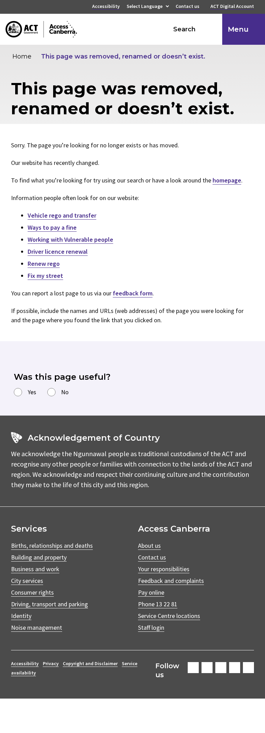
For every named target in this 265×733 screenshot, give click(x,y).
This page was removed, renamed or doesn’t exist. (123, 56)
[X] (220, 667)
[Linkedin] (234, 667)
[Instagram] (207, 667)
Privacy (51, 663)
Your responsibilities (163, 569)
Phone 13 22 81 (157, 604)
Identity (21, 616)
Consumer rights (32, 592)
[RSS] (248, 667)
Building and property (39, 557)
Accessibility (106, 6)
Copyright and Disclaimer (90, 663)
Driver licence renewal (58, 251)
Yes (32, 392)
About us (149, 545)
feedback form (133, 293)
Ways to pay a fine (52, 227)
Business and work (35, 569)
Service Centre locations (169, 616)
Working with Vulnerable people (70, 239)
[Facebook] (193, 667)
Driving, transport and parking (49, 604)
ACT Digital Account (232, 6)
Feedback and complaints (171, 581)
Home (21, 56)
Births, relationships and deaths (52, 545)
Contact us (187, 6)
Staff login (151, 627)
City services (27, 581)
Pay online (151, 592)
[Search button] (210, 29)
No (65, 392)
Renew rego (44, 264)
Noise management (36, 627)
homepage (227, 180)
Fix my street (45, 276)
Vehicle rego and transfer (62, 215)
